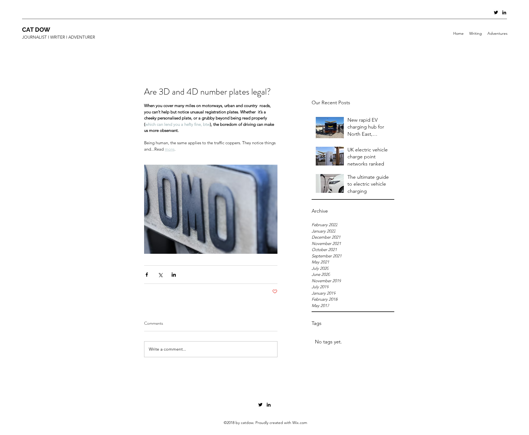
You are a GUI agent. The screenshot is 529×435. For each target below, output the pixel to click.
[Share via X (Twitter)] (160, 274)
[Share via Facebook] (146, 274)
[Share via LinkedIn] (173, 274)
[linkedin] (504, 12)
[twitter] (496, 12)
